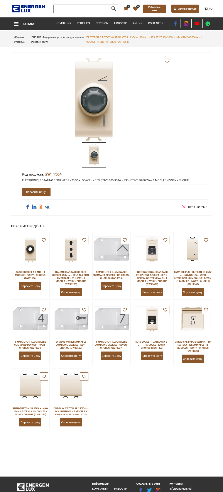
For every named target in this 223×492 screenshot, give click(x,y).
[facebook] (175, 23)
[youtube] (197, 23)
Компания (63, 23)
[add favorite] (167, 61)
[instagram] (186, 23)
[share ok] (40, 207)
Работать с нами (154, 9)
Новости (120, 23)
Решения (83, 23)
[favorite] (44, 240)
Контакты (155, 23)
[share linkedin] (34, 207)
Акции (137, 23)
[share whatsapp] (208, 23)
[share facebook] (27, 207)
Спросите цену (36, 192)
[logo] (29, 8)
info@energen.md (180, 488)
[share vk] (47, 207)
